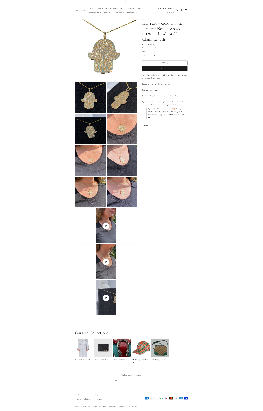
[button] (92, 8)
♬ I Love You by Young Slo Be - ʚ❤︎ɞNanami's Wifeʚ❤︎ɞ (166, 115)
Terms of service (122, 406)
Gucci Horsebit (100, 359)
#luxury (178, 109)
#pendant (166, 112)
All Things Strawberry (141, 359)
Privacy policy (112, 406)
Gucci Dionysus (119, 359)
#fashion (151, 112)
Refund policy (103, 406)
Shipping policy (133, 406)
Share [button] (146, 125)
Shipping (145, 48)
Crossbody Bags (157, 359)
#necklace (158, 112)
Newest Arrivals (81, 359)
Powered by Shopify (91, 406)
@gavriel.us (152, 109)
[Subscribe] (147, 380)
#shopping (174, 112)
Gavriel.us (83, 406)
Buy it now (165, 69)
